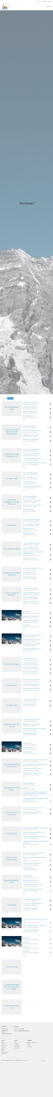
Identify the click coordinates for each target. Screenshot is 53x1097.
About (15, 1042)
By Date (4, 398)
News (3, 1050)
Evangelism (29, 1046)
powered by (46, 1061)
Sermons (4, 1047)
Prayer (28, 1045)
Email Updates (44, 1)
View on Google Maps (7, 1033)
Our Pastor (16, 1048)
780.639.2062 (21, 1028)
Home (3, 1042)
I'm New (16, 1043)
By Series (10, 398)
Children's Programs (31, 1042)
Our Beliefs (16, 1045)
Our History (16, 1046)
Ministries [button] (4, 1045)
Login (25, 1060)
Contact (50, 1)
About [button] (3, 1044)
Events (3, 1049)
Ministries (29, 1040)
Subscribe (4, 1053)
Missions (29, 1043)
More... (24, 420)
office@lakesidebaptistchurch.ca (24, 1030)
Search (37, 1)
